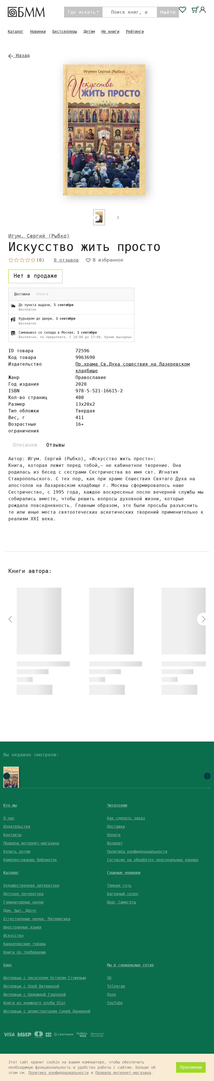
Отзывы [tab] (55, 445)
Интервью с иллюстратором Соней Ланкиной (46, 1011)
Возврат (115, 843)
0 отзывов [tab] (66, 260)
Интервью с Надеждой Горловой (34, 994)
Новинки (38, 31)
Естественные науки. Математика (36, 919)
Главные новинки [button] (123, 872)
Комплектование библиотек (30, 860)
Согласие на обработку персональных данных (152, 860)
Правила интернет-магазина (31, 843)
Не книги (110, 31)
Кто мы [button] (10, 805)
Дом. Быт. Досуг (20, 910)
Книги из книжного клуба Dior (34, 1003)
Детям (89, 31)
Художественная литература (31, 885)
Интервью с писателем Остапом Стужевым (44, 978)
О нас (8, 818)
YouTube (115, 1003)
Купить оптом (16, 851)
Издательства (16, 826)
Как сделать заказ (126, 818)
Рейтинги (135, 31)
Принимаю (191, 1067)
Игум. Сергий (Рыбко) (39, 236)
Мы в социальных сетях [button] (130, 965)
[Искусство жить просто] (10, 779)
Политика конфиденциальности (137, 851)
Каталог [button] (11, 872)
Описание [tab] (25, 445)
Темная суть (119, 885)
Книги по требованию (24, 952)
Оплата (113, 835)
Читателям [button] (117, 805)
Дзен (111, 994)
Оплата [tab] (42, 294)
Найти (168, 12)
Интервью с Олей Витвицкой (31, 986)
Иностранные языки (22, 927)
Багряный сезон (122, 894)
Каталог (15, 31)
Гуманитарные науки (23, 902)
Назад (21, 55)
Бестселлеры (64, 31)
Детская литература (23, 894)
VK (109, 978)
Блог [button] (7, 965)
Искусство (13, 935)
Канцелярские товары (24, 944)
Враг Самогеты (121, 902)
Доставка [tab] (22, 294)
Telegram (116, 986)
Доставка (116, 826)
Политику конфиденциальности (58, 1072)
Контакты (12, 835)
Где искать (82, 12)
